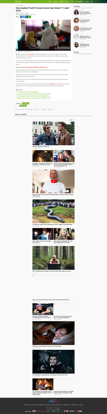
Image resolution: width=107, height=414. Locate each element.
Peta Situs (26, 404)
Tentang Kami (33, 404)
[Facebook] (50, 401)
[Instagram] (55, 401)
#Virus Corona (36, 109)
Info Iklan (47, 404)
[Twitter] (52, 401)
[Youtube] (57, 401)
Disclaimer (74, 404)
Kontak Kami (41, 404)
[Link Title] (18, 1)
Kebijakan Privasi (67, 404)
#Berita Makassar (29, 109)
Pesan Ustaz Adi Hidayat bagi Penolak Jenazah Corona (34, 67)
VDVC (58, 409)
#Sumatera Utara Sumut (19, 109)
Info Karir (81, 404)
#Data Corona (43, 109)
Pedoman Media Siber (56, 404)
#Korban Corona (51, 109)
